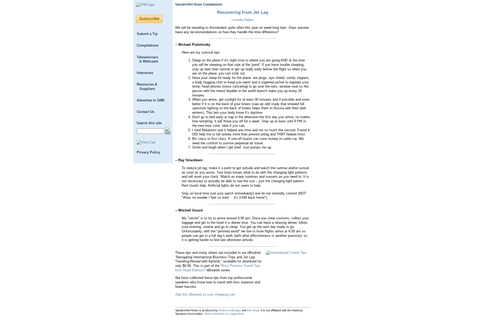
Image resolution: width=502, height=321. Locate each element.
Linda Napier (244, 20)
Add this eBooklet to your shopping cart (205, 294)
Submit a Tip (147, 34)
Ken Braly (253, 310)
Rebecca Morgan (230, 310)
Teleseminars (147, 59)
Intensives (145, 73)
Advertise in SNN (150, 100)
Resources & (147, 86)
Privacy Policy (148, 152)
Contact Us (145, 112)
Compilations (147, 45)
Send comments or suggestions (224, 313)
